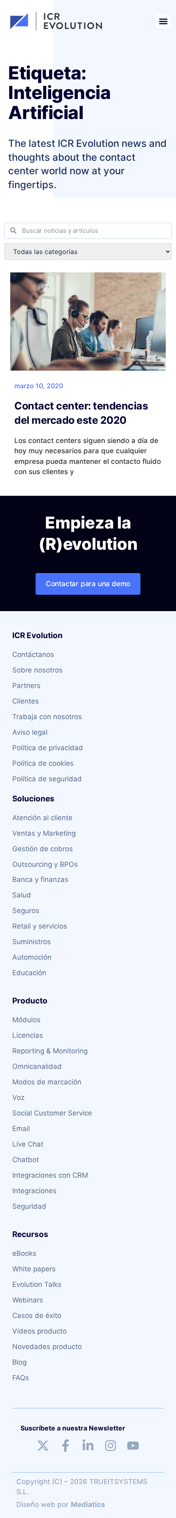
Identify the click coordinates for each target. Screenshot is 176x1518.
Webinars (27, 1300)
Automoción (32, 957)
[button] (163, 21)
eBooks (24, 1253)
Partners (26, 685)
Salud (21, 895)
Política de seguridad (47, 779)
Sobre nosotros (37, 670)
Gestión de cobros (42, 849)
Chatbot (25, 1160)
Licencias (27, 1035)
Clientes (25, 701)
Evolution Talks (36, 1284)
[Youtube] (133, 1445)
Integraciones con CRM (50, 1175)
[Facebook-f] (65, 1445)
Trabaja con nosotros (47, 717)
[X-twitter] (43, 1445)
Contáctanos (33, 654)
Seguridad (29, 1206)
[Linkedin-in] (88, 1445)
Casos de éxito (36, 1315)
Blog (19, 1362)
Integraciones (34, 1191)
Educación (29, 973)
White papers (34, 1269)
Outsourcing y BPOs (45, 864)
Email (21, 1128)
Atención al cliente (42, 818)
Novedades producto (47, 1347)
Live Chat (27, 1144)
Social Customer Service (52, 1113)
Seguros (25, 910)
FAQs (20, 1378)
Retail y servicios (39, 926)
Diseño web (35, 1504)
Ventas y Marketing (44, 833)
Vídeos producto (39, 1331)
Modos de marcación (46, 1082)
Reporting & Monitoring (50, 1051)
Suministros (31, 942)
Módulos (26, 1020)
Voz (18, 1097)
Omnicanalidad (37, 1066)
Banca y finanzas (40, 879)
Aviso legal (29, 732)
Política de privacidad (47, 748)
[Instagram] (110, 1445)
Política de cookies (43, 763)
